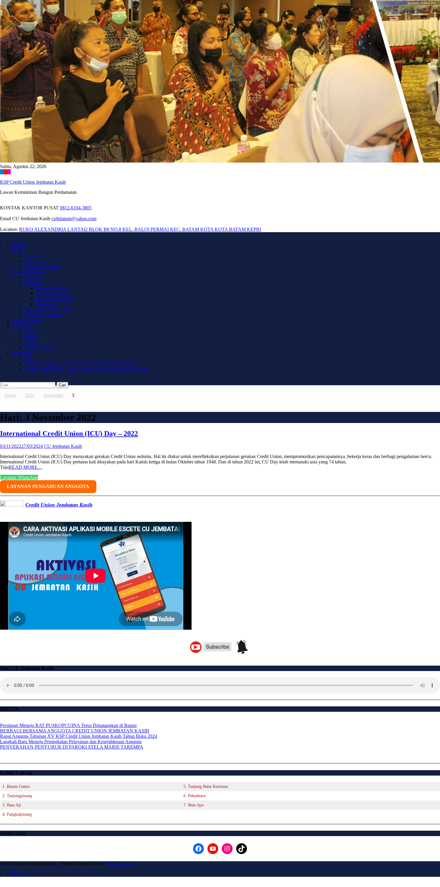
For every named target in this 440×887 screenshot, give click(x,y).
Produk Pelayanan (29, 271)
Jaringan (32, 341)
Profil (17, 250)
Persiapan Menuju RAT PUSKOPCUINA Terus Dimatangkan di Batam (68, 725)
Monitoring (46, 304)
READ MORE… (25, 467)
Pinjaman (33, 282)
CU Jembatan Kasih (63, 446)
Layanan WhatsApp (19, 477)
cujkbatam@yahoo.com (73, 218)
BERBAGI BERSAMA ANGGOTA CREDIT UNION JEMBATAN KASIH (74, 730)
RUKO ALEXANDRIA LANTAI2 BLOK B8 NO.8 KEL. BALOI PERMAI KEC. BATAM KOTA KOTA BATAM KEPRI (140, 229)
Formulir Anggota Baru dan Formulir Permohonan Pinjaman (81, 363)
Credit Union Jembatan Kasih (58, 505)
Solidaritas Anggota (42, 315)
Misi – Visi (34, 261)
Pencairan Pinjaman (54, 298)
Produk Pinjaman (52, 288)
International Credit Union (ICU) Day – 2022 (69, 433)
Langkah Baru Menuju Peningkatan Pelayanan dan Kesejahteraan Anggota (71, 741)
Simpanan (33, 277)
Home (18, 874)
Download (22, 352)
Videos (30, 336)
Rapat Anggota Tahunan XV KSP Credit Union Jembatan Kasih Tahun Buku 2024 (78, 736)
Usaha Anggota (38, 347)
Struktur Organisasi (42, 266)
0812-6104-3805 (76, 207)
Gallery (31, 331)
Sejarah (31, 255)
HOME (19, 244)
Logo (29, 358)
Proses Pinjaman (51, 293)
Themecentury (120, 863)
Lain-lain (20, 325)
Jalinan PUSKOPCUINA (48, 309)
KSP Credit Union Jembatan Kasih (33, 182)
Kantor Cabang (26, 320)
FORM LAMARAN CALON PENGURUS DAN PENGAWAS (86, 368)
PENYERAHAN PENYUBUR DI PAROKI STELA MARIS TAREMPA (71, 747)
